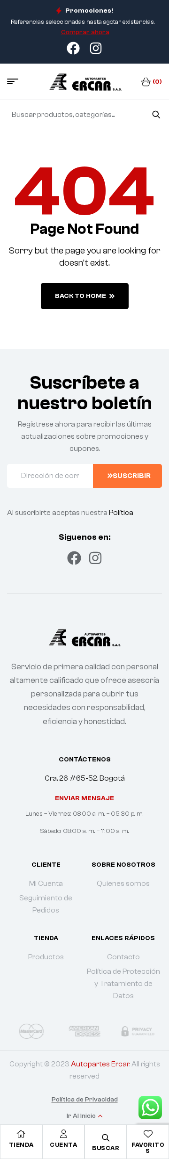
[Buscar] (156, 114)
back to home (80, 296)
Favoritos (147, 1147)
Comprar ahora (85, 32)
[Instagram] (95, 558)
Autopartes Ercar (100, 1064)
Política (121, 512)
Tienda (21, 1144)
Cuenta (63, 1144)
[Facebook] (74, 558)
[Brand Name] (31, 1031)
